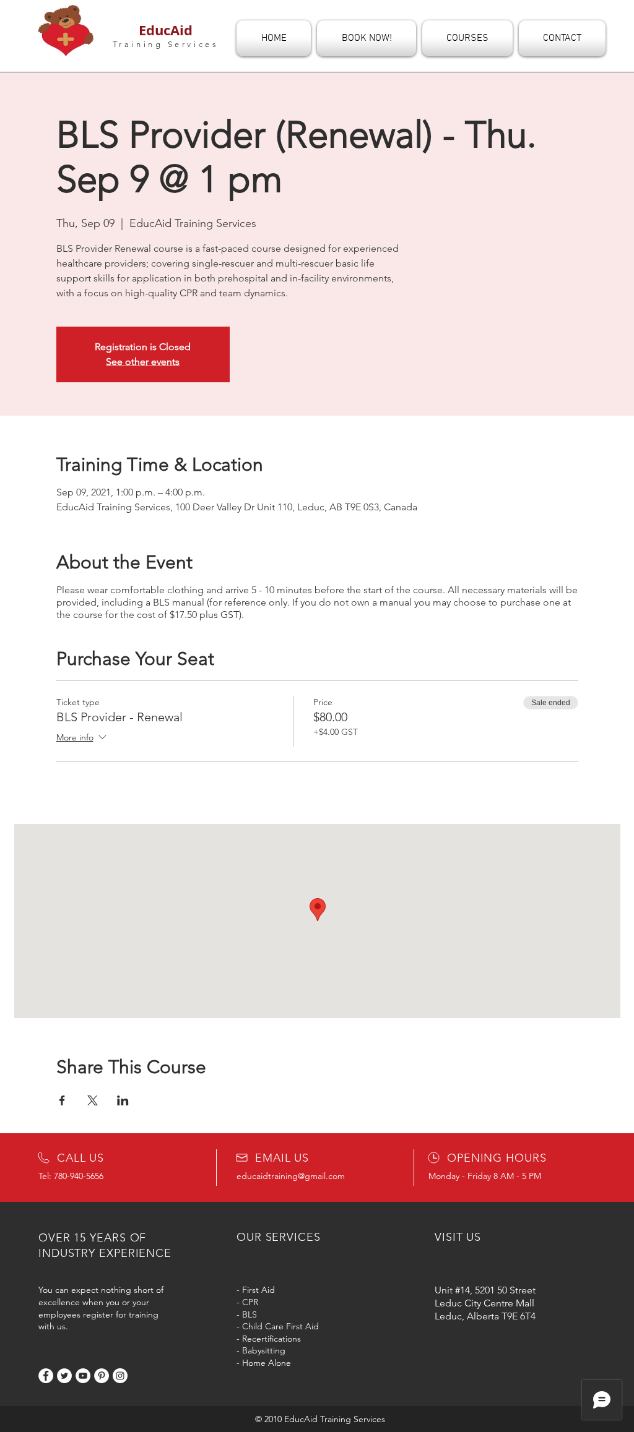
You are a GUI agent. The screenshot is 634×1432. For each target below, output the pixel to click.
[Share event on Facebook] (62, 1100)
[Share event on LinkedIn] (123, 1100)
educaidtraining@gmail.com (291, 1175)
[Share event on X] (92, 1100)
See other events (143, 361)
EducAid (166, 30)
